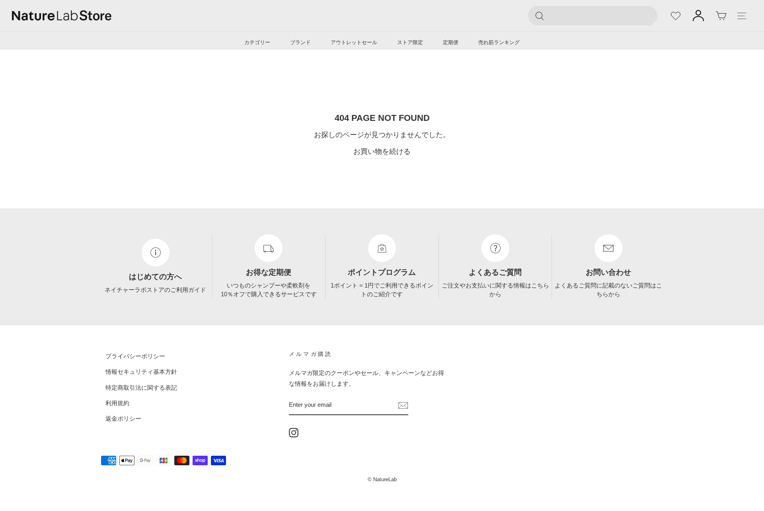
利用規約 (117, 403)
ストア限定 (410, 42)
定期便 (450, 42)
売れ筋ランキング (499, 42)
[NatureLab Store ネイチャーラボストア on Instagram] (293, 432)
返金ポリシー (123, 418)
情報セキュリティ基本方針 (141, 371)
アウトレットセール (354, 42)
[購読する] (403, 404)
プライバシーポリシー (135, 356)
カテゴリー (257, 42)
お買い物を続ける (382, 151)
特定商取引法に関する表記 (141, 387)
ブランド (300, 42)
